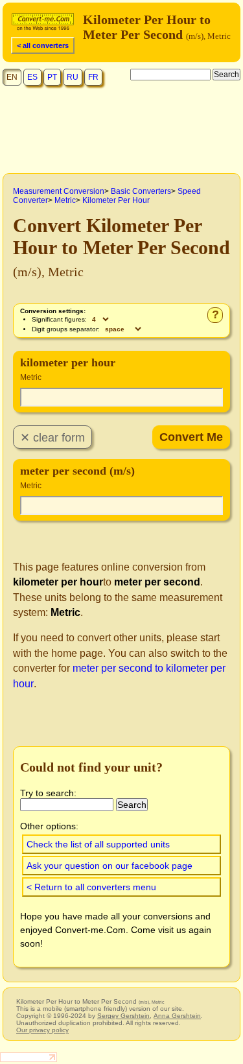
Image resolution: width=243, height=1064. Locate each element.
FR (93, 77)
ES (32, 77)
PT (52, 77)
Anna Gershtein (177, 1015)
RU (72, 77)
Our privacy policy (42, 1030)
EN (11, 77)
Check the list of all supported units (98, 844)
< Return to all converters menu (91, 887)
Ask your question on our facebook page (109, 865)
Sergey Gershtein (123, 1015)
